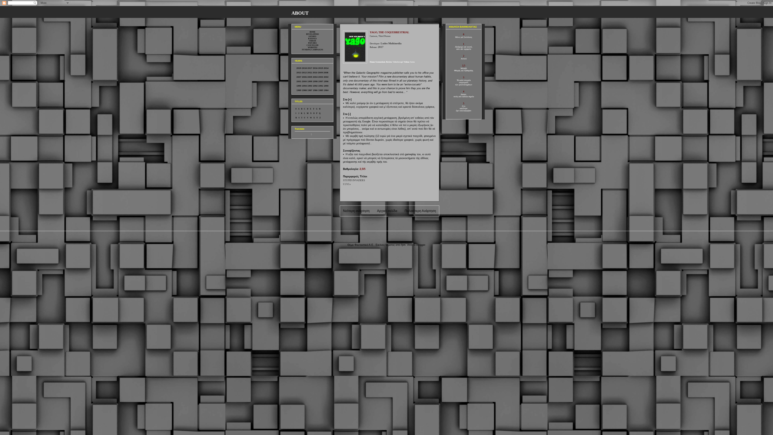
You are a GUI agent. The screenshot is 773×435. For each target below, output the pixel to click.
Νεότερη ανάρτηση (356, 211)
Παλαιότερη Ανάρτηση (420, 211)
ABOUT (300, 13)
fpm (403, 244)
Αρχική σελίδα (387, 211)
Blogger (420, 244)
